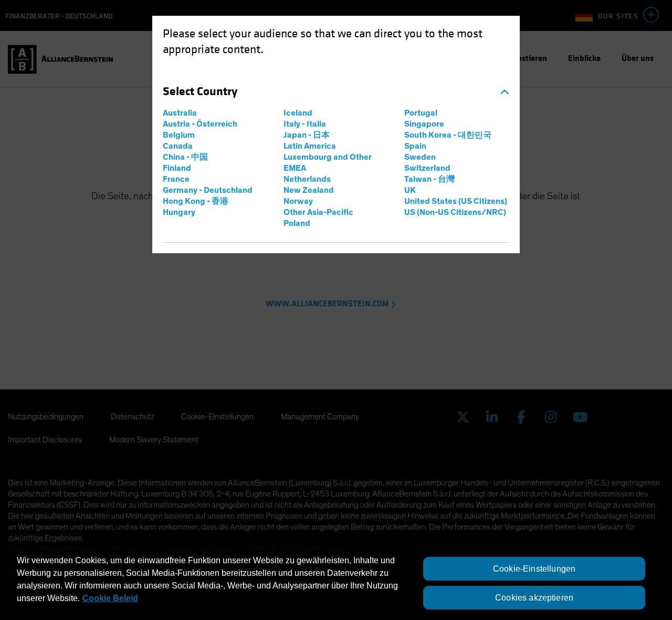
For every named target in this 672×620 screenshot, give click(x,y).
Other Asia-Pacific (318, 212)
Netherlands (307, 179)
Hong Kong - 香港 (195, 201)
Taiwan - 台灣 (429, 179)
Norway (298, 201)
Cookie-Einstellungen (534, 568)
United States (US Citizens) (455, 201)
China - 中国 (185, 157)
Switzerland (427, 168)
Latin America (310, 146)
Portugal (420, 113)
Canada (178, 146)
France (176, 179)
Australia (180, 113)
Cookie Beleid (110, 598)
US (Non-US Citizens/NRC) (455, 212)
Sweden (420, 157)
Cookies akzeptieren (534, 597)
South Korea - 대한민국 (447, 135)
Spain (415, 146)
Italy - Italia (305, 124)
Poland (297, 223)
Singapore (424, 124)
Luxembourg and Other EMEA (328, 162)
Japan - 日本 (307, 135)
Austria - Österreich (200, 124)
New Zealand (309, 190)
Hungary (179, 212)
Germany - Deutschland (208, 190)
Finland (177, 168)
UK (410, 190)
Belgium (179, 135)
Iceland (298, 113)
